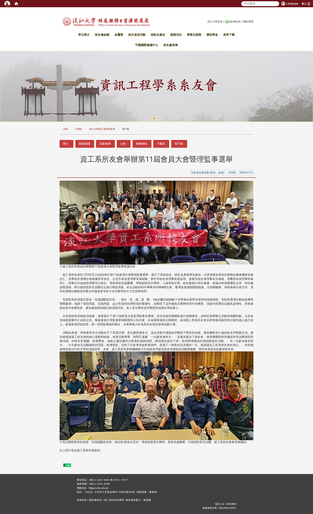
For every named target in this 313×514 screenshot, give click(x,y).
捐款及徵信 (158, 34)
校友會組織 (102, 34)
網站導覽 (248, 21)
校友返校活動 (137, 34)
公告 (123, 143)
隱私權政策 (95, 500)
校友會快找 (234, 21)
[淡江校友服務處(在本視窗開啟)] (106, 22)
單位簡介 (84, 34)
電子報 (178, 143)
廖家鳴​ (153, 492)
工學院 (78, 129)
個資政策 (82, 500)
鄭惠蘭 (147, 500)
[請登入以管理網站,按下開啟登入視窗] (7, 3)
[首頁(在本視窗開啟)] (16, 3)
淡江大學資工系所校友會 (102, 129)
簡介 (66, 143)
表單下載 (229, 34)
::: (205, 21)
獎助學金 (212, 34)
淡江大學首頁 (214, 21)
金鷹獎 (118, 34)
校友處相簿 (170, 45)
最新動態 (84, 143)
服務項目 (176, 34)
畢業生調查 (194, 34)
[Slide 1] (154, 118)
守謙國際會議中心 (146, 45)
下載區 (160, 143)
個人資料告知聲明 (114, 500)
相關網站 (141, 143)
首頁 (65, 129)
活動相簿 (105, 143)
